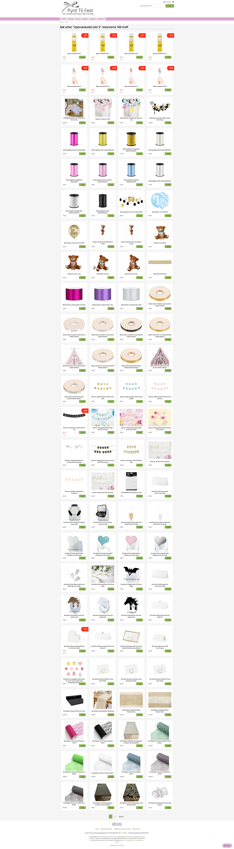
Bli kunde (70, 19)
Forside (63, 19)
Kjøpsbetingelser (106, 829)
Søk (170, 6)
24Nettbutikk (120, 845)
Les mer (126, 840)
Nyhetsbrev (136, 829)
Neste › (121, 816)
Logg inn (92, 19)
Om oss (78, 19)
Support (85, 19)
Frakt (97, 829)
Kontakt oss (101, 19)
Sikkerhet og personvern (122, 829)
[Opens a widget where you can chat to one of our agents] (227, 846)
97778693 (123, 833)
